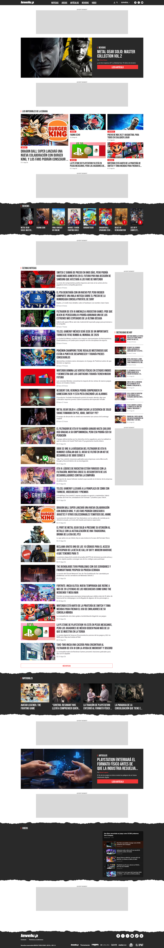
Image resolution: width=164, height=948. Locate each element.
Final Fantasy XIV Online (57, 229)
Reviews (73, 131)
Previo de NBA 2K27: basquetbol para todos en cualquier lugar (123, 136)
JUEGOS (64, 2)
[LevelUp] (75, 945)
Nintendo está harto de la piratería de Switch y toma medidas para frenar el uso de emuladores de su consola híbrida (125, 165)
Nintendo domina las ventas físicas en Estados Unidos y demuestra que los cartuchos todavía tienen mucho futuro (84, 374)
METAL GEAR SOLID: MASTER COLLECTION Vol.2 (27, 230)
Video (94, 2)
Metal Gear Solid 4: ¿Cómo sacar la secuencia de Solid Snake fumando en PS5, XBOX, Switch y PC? (84, 411)
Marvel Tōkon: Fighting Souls (73, 229)
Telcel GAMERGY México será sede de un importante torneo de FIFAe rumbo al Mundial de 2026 (82, 333)
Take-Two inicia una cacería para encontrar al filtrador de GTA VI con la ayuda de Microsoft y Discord (84, 646)
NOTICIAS (54, 2)
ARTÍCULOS (74, 2)
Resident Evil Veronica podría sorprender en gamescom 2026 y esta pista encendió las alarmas (82, 392)
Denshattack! (88, 227)
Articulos (111, 131)
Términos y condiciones (36, 939)
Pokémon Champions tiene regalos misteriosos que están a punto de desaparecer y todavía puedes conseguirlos (82, 354)
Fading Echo (75, 135)
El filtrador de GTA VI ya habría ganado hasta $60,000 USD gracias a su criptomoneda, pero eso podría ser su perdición (84, 432)
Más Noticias (67, 666)
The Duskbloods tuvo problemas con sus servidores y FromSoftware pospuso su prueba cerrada (84, 568)
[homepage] (27, 2)
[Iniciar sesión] (114, 2)
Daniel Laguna (104, 772)
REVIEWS (85, 2)
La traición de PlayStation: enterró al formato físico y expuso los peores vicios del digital (97, 710)
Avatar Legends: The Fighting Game (31, 707)
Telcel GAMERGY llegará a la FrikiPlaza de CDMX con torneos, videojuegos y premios (83, 490)
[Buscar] (117, 2)
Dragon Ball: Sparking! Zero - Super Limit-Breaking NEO (105, 231)
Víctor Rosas (103, 60)
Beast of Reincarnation (120, 229)
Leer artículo (118, 67)
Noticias (24, 147)
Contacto (23, 939)
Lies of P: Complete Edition (134, 230)
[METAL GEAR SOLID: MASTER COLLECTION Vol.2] (56, 58)
